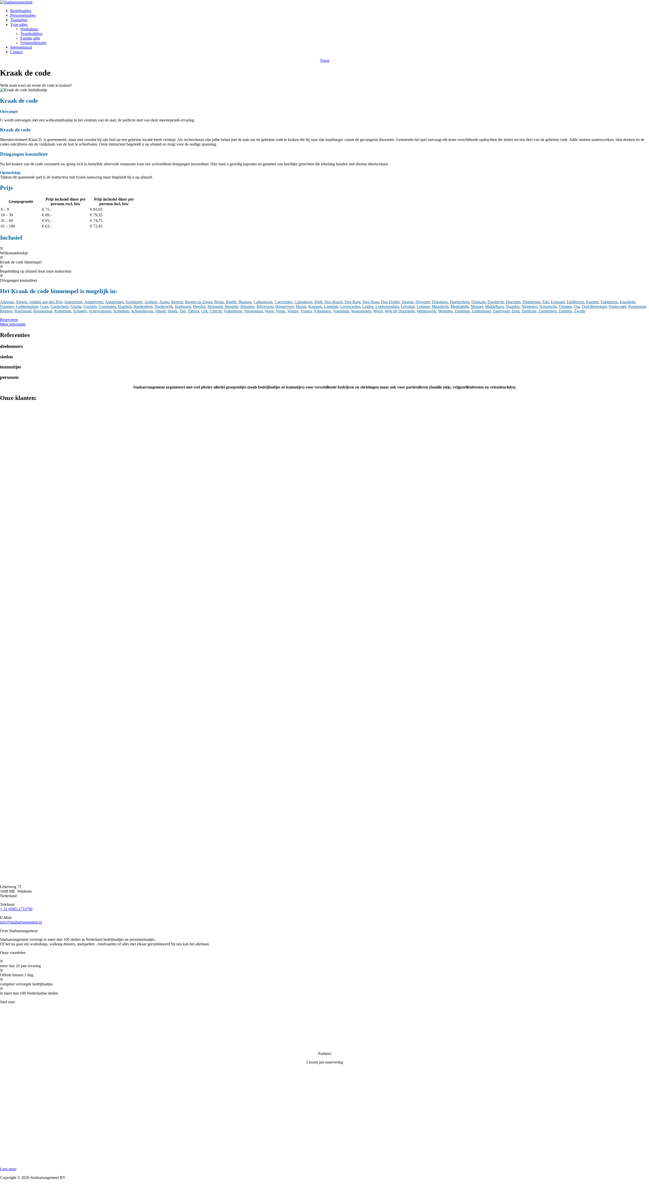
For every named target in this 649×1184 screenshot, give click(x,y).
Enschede (627, 302)
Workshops (29, 29)
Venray (292, 311)
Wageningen (361, 311)
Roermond (22, 311)
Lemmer (423, 306)
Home (5, 1010)
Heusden (247, 306)
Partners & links (13, 1019)
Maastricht (440, 306)
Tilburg (193, 311)
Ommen (565, 306)
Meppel (477, 306)
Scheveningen (100, 311)
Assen (164, 302)
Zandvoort (501, 311)
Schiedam (121, 311)
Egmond (558, 302)
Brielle (231, 302)
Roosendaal (42, 311)
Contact (16, 52)
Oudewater (617, 306)
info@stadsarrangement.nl (21, 922)
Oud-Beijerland (594, 306)
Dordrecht (496, 302)
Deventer (423, 302)
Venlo (280, 311)
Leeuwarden (350, 306)
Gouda (75, 306)
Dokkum (478, 302)
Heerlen (199, 306)
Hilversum (265, 306)
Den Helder (390, 302)
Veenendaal (253, 311)
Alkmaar (7, 302)
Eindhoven (575, 302)
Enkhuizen (609, 302)
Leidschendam (387, 306)
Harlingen (183, 306)
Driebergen (531, 302)
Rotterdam (62, 311)
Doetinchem (459, 302)
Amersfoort (73, 302)
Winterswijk (426, 311)
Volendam (341, 311)
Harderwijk (164, 306)
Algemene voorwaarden (19, 1045)
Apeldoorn (133, 302)
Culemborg (303, 302)
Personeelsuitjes (22, 15)
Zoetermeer (547, 311)
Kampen (315, 306)
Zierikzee (528, 311)
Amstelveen (93, 302)
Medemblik (459, 306)
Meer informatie (13, 324)
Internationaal (21, 47)
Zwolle (579, 311)
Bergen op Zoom (198, 302)
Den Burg (352, 302)
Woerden (445, 311)
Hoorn (301, 306)
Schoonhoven (142, 311)
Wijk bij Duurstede (400, 311)
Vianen (306, 311)
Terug (324, 60)
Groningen (107, 306)
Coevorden (283, 302)
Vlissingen (322, 311)
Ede (546, 302)
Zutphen (565, 311)
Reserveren (9, 319)
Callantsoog (263, 302)
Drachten (513, 302)
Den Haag (371, 302)
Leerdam (331, 306)
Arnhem (150, 302)
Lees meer (8, 1169)
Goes (44, 306)
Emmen (592, 302)
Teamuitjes (18, 20)
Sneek (172, 311)
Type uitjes (19, 24)
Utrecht (216, 311)
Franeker (7, 306)
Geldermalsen (27, 306)
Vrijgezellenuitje (33, 43)
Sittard (160, 311)
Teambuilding (31, 33)
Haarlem (125, 306)
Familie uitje (30, 38)
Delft (318, 302)
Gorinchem (59, 306)
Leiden (367, 306)
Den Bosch (333, 302)
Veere (269, 311)
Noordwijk (548, 306)
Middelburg (494, 306)
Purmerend (637, 306)
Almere (21, 302)
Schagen (80, 311)
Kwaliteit (7, 1028)
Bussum (245, 302)
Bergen (177, 302)
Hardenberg (143, 306)
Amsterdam (114, 302)
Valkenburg (233, 311)
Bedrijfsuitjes (20, 11)
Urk (204, 311)
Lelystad (407, 306)
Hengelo (231, 306)
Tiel (182, 311)
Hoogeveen (284, 306)
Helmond (215, 306)
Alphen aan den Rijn (45, 302)
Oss (577, 306)
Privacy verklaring (14, 1036)
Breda (219, 302)
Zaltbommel (481, 311)
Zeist (515, 311)
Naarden (512, 306)
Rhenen (6, 311)
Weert (378, 311)
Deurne (407, 302)
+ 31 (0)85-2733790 (16, 909)
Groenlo (90, 306)
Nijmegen (529, 306)
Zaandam (462, 311)
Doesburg (440, 302)
